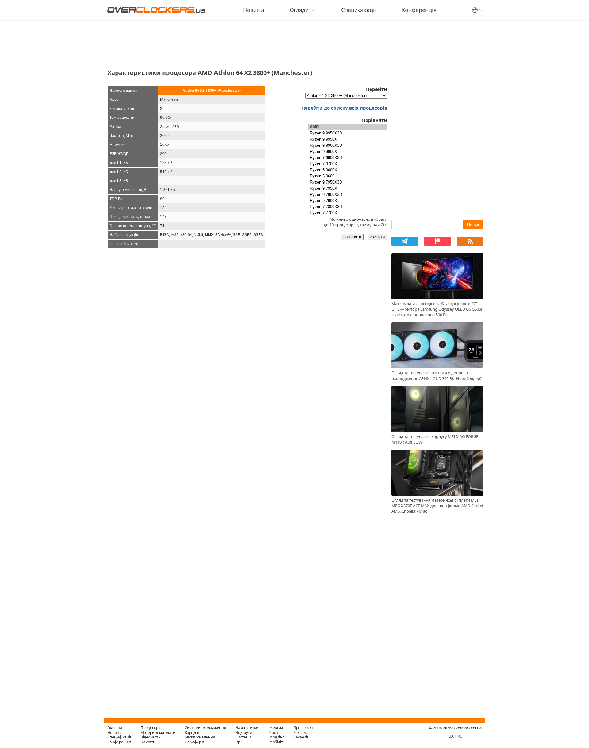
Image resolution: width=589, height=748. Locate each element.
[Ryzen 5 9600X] (347, 170)
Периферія (194, 742)
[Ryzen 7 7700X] (347, 213)
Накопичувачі (247, 727)
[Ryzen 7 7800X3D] (347, 207)
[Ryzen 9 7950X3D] (347, 182)
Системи (243, 737)
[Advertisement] (247, 42)
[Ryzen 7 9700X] (347, 164)
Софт (274, 732)
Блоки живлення (200, 737)
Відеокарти (151, 737)
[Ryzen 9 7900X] (347, 201)
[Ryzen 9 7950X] (347, 188)
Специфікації (358, 10)
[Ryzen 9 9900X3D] (347, 145)
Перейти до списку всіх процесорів (344, 108)
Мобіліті (276, 742)
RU (460, 736)
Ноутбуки (243, 732)
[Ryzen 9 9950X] (347, 139)
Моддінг (276, 737)
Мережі (276, 727)
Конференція (419, 10)
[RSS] (470, 241)
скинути (377, 236)
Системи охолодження (205, 727)
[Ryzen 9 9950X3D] (347, 133)
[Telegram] (404, 241)
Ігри (239, 742)
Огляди (299, 10)
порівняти (352, 236)
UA (451, 736)
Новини (253, 10)
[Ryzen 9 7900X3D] (347, 195)
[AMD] (347, 127)
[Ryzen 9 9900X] (347, 152)
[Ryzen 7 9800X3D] (347, 158)
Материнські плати (158, 732)
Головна (114, 727)
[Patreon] (437, 241)
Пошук (473, 224)
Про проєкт (303, 727)
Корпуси (192, 732)
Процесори (151, 727)
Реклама (301, 732)
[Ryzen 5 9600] (347, 176)
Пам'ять (148, 742)
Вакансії (300, 737)
